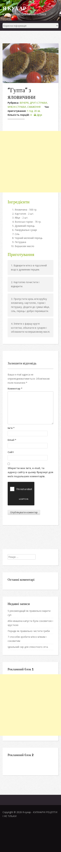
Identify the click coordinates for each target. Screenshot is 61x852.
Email (12, 440)
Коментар (15, 388)
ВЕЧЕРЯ (24, 102)
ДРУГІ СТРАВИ (38, 102)
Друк (39, 114)
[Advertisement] (30, 161)
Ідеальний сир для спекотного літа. (28, 646)
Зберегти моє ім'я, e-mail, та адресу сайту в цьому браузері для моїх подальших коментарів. (30, 472)
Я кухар (14, 8)
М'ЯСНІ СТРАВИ (17, 106)
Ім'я (11, 428)
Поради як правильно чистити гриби (29, 631)
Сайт (11, 452)
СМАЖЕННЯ (33, 106)
